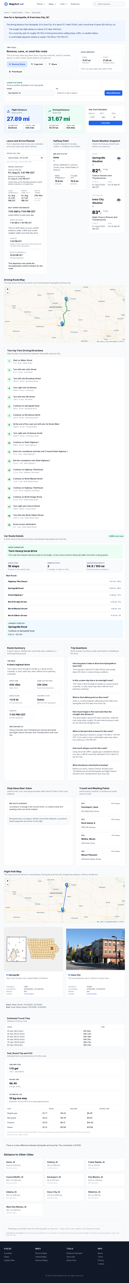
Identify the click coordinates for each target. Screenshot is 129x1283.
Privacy (101, 1260)
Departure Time (13, 153)
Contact (101, 1264)
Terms (100, 1257)
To (57, 89)
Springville (36, 12)
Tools (62, 4)
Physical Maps (41, 1253)
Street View (71, 1260)
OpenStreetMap (111, 341)
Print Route (17, 72)
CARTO (121, 341)
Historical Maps (41, 1260)
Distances (75, 4)
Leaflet (101, 341)
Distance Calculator (75, 1253)
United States (17, 12)
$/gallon (92, 113)
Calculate (105, 123)
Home (6, 12)
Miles (114, 113)
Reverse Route (18, 64)
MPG (102, 113)
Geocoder (71, 1257)
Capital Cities (9, 1260)
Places (40, 4)
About (100, 1253)
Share (54, 64)
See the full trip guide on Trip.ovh (42, 1229)
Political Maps (41, 1257)
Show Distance (113, 93)
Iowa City (76, 975)
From (9, 89)
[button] (66, 299)
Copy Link (38, 64)
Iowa (27, 12)
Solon (56, 157)
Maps (51, 4)
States (6, 1257)
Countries (8, 1253)
